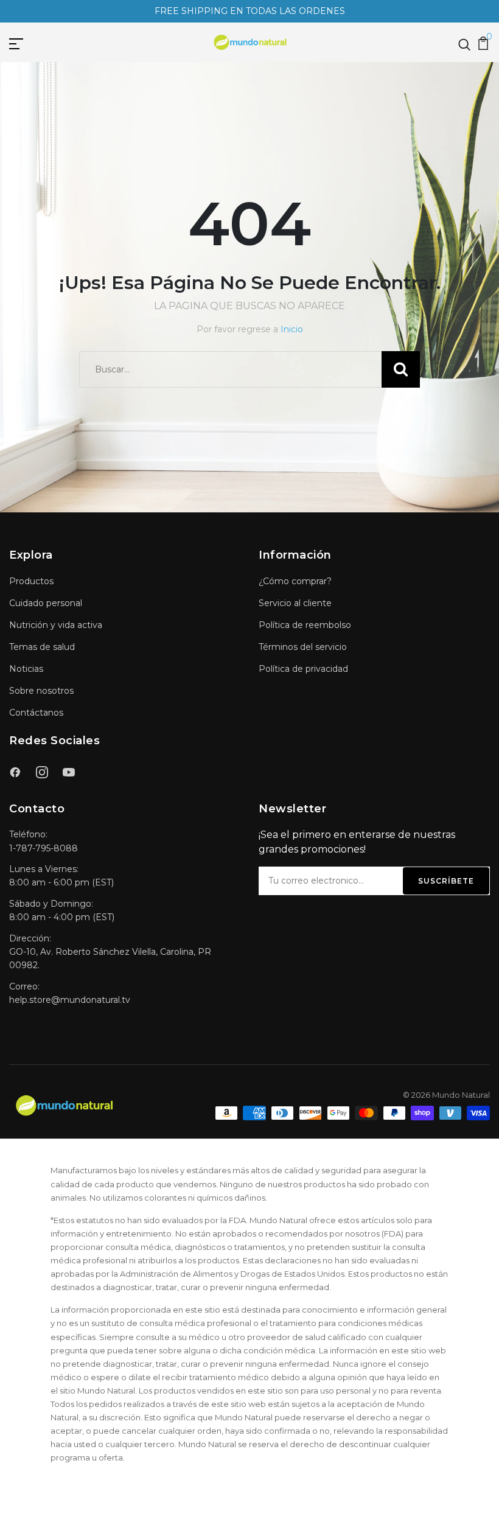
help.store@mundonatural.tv (69, 999)
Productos (31, 581)
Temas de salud (42, 646)
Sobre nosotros (41, 690)
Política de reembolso (305, 624)
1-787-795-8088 (43, 848)
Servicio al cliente (295, 603)
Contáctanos (36, 712)
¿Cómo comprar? (295, 581)
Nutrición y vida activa (55, 624)
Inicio (292, 329)
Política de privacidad (303, 668)
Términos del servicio (303, 646)
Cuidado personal (45, 603)
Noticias (26, 668)
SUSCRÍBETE (446, 880)
